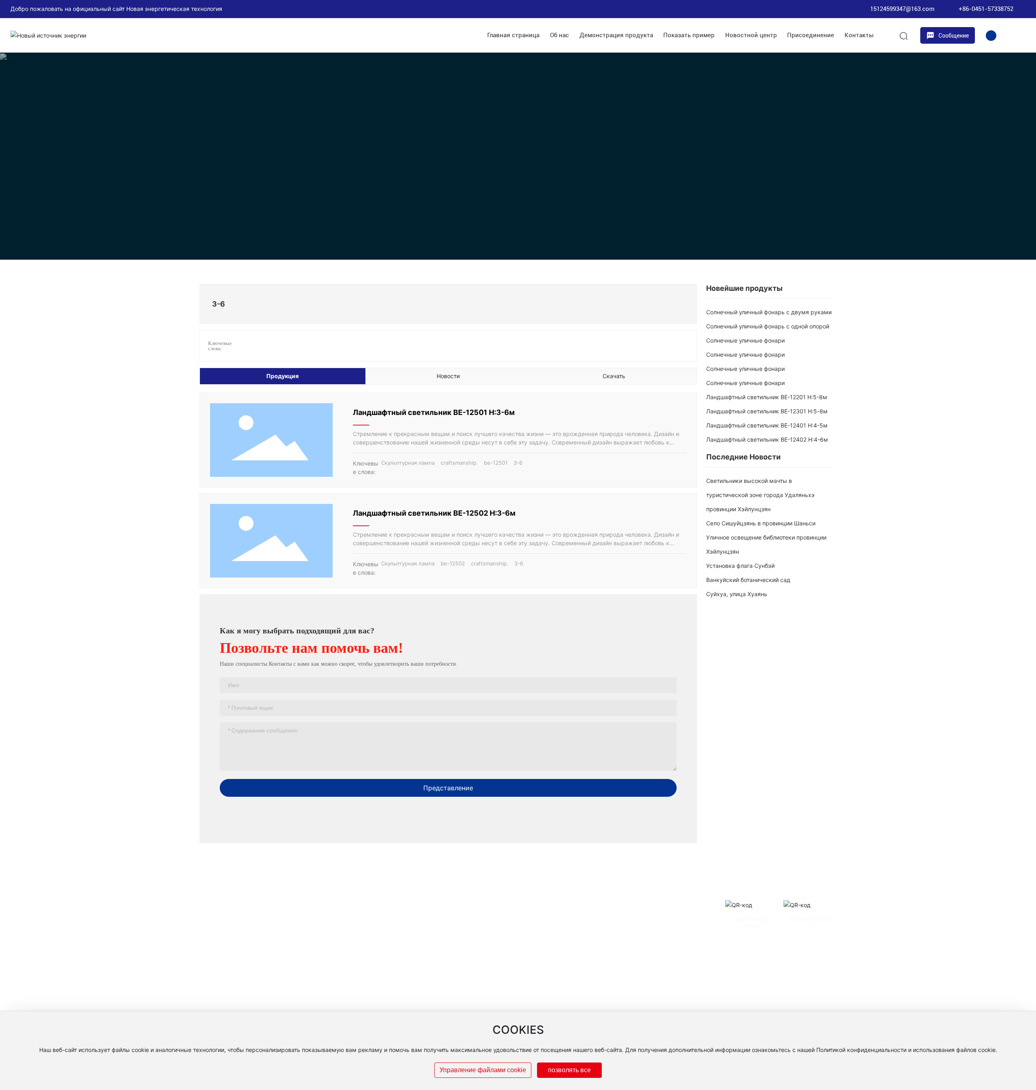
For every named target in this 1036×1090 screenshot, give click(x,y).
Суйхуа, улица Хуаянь (736, 594)
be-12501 (495, 462)
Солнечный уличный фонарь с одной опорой (767, 326)
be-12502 (453, 563)
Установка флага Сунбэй (740, 565)
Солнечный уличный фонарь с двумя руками (769, 312)
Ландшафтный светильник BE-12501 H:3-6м (434, 412)
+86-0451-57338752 (986, 9)
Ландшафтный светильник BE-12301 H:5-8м (767, 411)
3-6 (518, 462)
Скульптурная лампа (408, 462)
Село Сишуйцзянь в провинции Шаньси (760, 523)
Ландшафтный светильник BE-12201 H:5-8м (766, 397)
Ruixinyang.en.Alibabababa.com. (641, 996)
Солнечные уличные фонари (745, 340)
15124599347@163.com (902, 9)
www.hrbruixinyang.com (564, 996)
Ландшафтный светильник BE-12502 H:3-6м (434, 513)
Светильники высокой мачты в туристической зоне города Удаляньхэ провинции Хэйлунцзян (760, 494)
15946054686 (672, 968)
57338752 (637, 968)
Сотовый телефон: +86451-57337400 (569, 968)
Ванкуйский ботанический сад (748, 579)
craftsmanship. (459, 462)
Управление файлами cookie (482, 1070)
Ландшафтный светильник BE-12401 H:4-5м (767, 425)
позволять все (569, 1070)
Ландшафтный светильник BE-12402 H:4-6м (767, 439)
